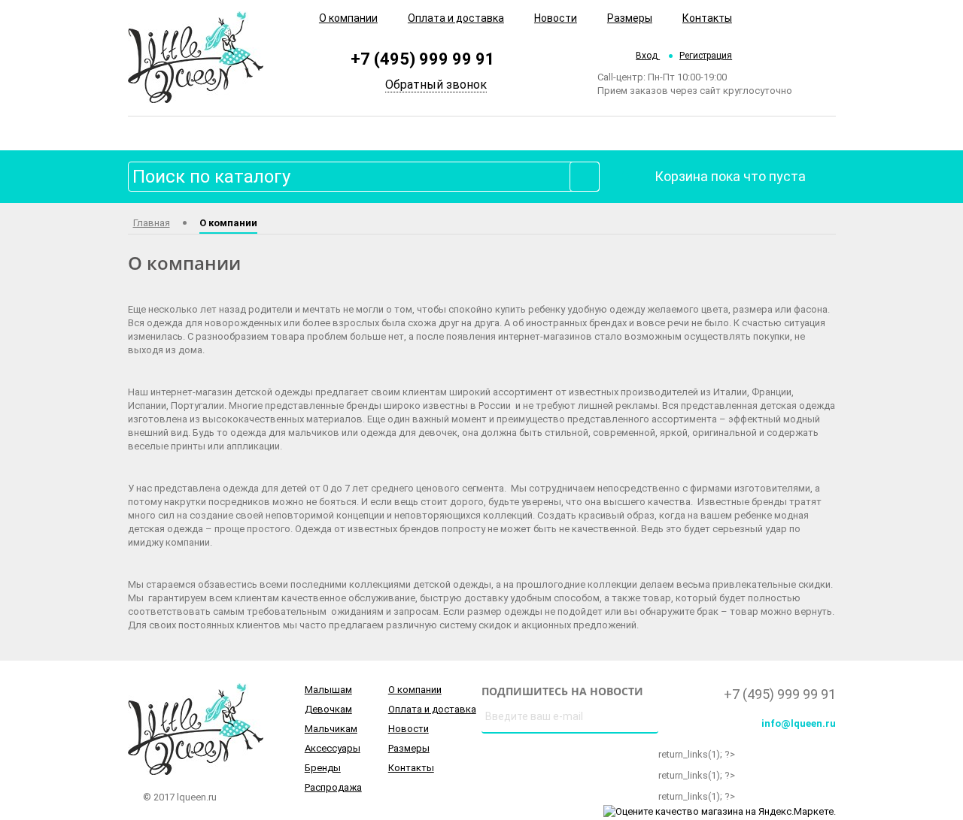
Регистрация (705, 55)
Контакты (707, 18)
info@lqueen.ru (798, 723)
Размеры (629, 18)
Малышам (328, 689)
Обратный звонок (436, 85)
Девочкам (328, 709)
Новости (555, 18)
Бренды (323, 767)
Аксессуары (332, 748)
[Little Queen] (195, 56)
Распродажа (333, 787)
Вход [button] (648, 55)
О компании (348, 18)
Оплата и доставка (456, 18)
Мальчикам (331, 728)
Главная (151, 222)
